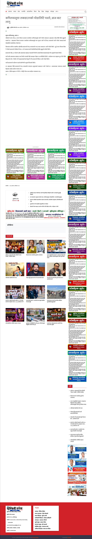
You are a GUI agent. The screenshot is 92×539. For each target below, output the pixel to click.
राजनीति (23, 12)
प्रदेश (19, 12)
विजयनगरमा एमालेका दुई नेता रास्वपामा (34, 255)
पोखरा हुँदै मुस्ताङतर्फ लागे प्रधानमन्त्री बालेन (35, 278)
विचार (35, 12)
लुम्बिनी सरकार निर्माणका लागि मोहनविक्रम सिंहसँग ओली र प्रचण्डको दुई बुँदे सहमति (45, 193)
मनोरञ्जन (52, 12)
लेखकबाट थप (15, 201)
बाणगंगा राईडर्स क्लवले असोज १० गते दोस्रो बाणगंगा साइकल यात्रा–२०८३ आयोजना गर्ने (14, 301)
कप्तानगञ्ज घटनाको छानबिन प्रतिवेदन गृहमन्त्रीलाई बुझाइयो (54, 301)
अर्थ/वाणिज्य (29, 12)
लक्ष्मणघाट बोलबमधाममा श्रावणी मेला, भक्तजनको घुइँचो (55, 324)
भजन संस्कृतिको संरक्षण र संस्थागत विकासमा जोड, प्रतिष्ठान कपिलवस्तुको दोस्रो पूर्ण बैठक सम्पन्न (56, 256)
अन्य (57, 12)
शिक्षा (42, 12)
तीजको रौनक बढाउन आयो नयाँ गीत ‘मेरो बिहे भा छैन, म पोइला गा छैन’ (44, 206)
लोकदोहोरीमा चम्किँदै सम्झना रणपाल (13, 323)
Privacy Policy (35, 537)
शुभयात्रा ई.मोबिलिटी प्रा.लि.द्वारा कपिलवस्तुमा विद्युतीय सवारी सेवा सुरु (35, 324)
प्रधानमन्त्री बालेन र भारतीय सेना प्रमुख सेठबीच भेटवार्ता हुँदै (35, 301)
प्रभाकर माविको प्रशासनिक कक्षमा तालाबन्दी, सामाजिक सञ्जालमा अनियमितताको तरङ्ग (46, 200)
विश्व (39, 12)
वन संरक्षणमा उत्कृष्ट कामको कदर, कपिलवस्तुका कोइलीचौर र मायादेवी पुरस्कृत (46, 197)
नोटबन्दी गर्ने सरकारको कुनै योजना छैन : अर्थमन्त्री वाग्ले (55, 278)
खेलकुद (47, 12)
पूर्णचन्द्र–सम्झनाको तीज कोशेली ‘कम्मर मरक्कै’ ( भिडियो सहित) (13, 255)
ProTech (69, 537)
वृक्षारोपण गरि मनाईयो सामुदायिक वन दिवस (39, 204)
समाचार (10, 12)
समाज (14, 12)
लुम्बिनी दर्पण (13, 27)
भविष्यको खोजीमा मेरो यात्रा (11, 278)
